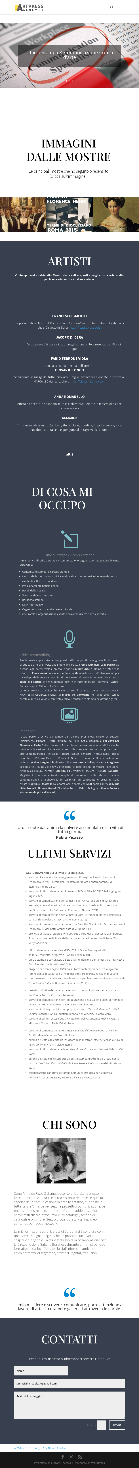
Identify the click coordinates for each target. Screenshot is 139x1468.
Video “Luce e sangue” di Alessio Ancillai (40, 1448)
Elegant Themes (61, 1463)
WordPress (98, 1463)
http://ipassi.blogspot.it (86, 327)
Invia (117, 1424)
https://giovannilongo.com (87, 381)
